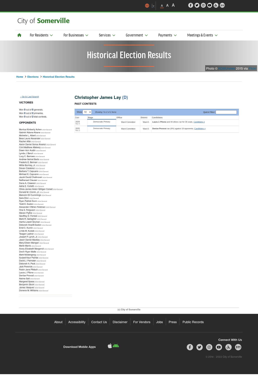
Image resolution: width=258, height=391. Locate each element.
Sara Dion (24, 197)
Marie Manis (25, 245)
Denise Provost (26, 275)
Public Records (193, 321)
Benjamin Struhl (26, 284)
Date (77, 117)
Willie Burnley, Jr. (27, 165)
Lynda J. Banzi (26, 153)
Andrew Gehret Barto (29, 159)
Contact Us (99, 321)
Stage (90, 117)
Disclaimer (120, 321)
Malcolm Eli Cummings (30, 194)
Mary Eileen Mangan (29, 242)
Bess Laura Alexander (29, 138)
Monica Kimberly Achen (30, 129)
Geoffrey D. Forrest (28, 215)
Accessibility (76, 321)
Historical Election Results (59, 76)
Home (19, 76)
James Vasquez (26, 287)
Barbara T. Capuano (28, 171)
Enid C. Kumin (26, 227)
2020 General (47, 130)
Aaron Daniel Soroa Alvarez (32, 144)
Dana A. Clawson (27, 182)
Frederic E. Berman (28, 162)
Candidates (157, 117)
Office (119, 117)
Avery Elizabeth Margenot (31, 248)
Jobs (159, 321)
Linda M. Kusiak (26, 230)
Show (80, 112)
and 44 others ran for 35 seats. (178, 122)
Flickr (252, 68)
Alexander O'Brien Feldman (32, 206)
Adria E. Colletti (26, 185)
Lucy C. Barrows (27, 156)
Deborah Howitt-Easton (30, 224)
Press (173, 321)
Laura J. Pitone (26, 272)
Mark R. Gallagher (28, 218)
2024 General (45, 133)
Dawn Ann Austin (27, 150)
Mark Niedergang (27, 254)
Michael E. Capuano (29, 174)
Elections (33, 76)
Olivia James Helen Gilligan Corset (35, 188)
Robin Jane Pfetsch (28, 269)
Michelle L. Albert (27, 135)
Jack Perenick (25, 266)
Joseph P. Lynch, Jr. (28, 236)
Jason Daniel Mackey (29, 239)
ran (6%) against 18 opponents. (179, 128)
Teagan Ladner (26, 233)
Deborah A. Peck (27, 263)
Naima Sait (24, 278)
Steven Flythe (25, 212)
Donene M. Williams (28, 290)
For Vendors (141, 321)
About (58, 321)
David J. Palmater (27, 260)
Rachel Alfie (25, 141)
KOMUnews (226, 68)
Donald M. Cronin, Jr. (29, 191)
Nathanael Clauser (28, 179)
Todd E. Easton (26, 203)
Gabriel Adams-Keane (29, 132)
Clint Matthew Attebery (30, 147)
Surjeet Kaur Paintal (28, 257)
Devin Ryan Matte (27, 251)
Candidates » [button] (199, 122)
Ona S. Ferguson (27, 209)
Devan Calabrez (27, 168)
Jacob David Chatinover (30, 177)
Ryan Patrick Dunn (28, 200)
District (144, 117)
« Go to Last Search (29, 96)
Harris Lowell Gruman (29, 221)
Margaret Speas (26, 281)
